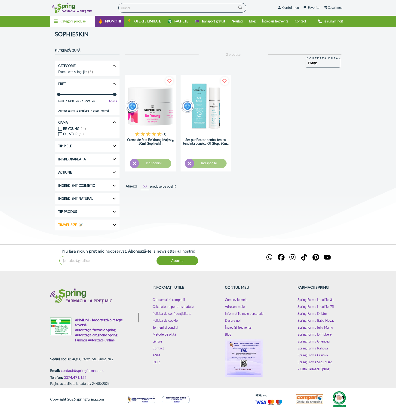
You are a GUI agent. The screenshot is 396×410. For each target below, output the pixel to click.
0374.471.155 (75, 377)
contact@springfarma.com (82, 370)
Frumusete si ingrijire (75, 72)
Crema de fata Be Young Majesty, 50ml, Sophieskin (150, 142)
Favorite (313, 7)
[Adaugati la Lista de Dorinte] (169, 81)
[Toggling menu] (72, 21)
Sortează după (322, 58)
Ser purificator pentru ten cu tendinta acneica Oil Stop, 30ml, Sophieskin (205, 142)
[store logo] (83, 7)
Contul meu (290, 7)
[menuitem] (109, 21)
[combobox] (182, 7)
